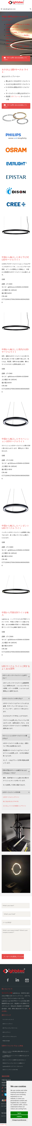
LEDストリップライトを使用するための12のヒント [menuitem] (14, 1060)
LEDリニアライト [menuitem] (7, 1032)
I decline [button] (19, 1116)
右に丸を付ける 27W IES (11, 801)
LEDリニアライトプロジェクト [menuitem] (10, 1036)
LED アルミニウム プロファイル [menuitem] (10, 1028)
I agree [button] (19, 1113)
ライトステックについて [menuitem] (8, 1019)
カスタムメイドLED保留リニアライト (14, 806)
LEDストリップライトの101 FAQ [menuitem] (10, 1069)
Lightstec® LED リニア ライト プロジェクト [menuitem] (13, 1066)
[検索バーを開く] (30, 8)
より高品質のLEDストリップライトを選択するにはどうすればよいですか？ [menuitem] (16, 1056)
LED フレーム (15, 96)
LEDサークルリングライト (11, 797)
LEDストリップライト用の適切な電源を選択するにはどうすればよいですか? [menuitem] (16, 1052)
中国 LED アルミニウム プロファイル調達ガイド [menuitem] (14, 1063)
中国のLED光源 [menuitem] (6, 1040)
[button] (16, 676)
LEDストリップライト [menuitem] (8, 1023)
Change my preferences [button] (19, 1120)
